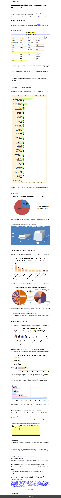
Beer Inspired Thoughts (18, 479)
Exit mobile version (30, 496)
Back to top (48, 493)
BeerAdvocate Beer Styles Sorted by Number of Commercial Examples (22, 482)
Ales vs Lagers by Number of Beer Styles (19, 481)
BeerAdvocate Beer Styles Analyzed (42, 481)
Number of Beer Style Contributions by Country (20, 484)
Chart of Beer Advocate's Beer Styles (39, 482)
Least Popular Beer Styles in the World (32, 483)
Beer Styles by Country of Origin (31, 481)
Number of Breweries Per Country (33, 484)
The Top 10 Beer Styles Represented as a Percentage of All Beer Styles (27, 485)
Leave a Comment (30, 489)
